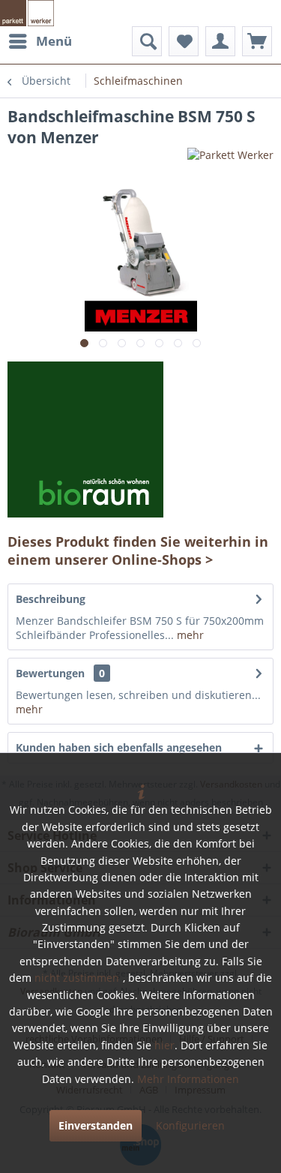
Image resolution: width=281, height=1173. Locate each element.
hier (164, 1045)
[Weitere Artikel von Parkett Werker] (230, 161)
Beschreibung (50, 599)
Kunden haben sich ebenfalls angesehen (119, 747)
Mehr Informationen (188, 1079)
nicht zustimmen (76, 977)
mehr (189, 635)
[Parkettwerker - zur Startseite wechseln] (27, 13)
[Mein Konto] (220, 41)
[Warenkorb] (257, 41)
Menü (54, 41)
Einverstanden (95, 1125)
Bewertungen (50, 673)
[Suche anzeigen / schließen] (147, 41)
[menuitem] (39, 41)
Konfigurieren (190, 1125)
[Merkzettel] (184, 41)
